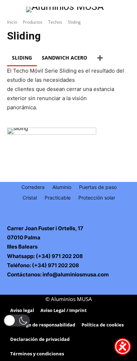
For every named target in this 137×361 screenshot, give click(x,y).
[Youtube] (83, 219)
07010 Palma (23, 237)
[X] (73, 219)
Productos (33, 22)
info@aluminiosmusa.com (76, 274)
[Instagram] (64, 219)
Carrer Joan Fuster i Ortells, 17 (45, 228)
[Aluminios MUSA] (65, 9)
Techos (55, 22)
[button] (17, 320)
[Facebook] (54, 219)
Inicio (12, 22)
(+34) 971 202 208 (59, 256)
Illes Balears (22, 246)
